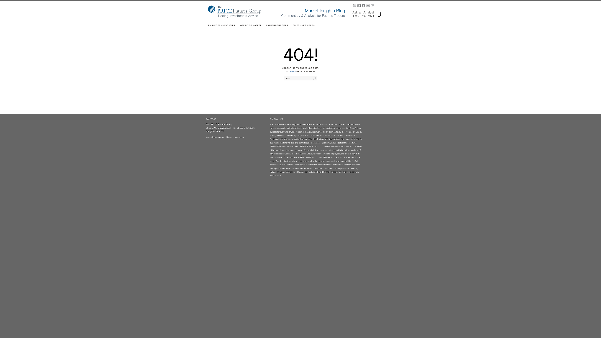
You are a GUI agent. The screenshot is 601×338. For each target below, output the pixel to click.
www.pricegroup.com (215, 137)
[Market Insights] (303, 17)
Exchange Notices (277, 25)
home (293, 71)
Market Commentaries (221, 25)
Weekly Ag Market (250, 25)
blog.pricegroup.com (235, 137)
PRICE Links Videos (304, 25)
